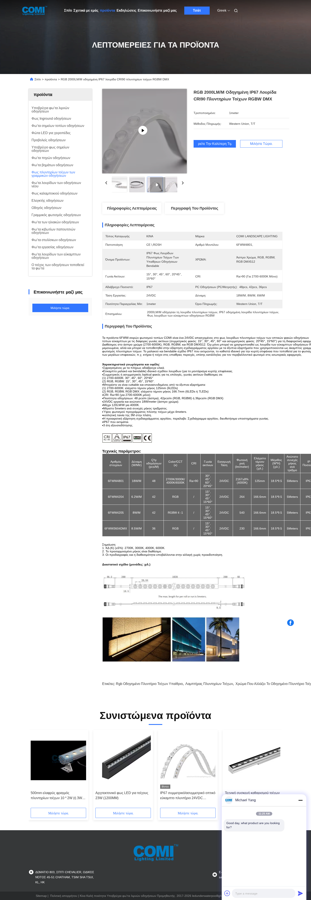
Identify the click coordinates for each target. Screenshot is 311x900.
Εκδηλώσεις (126, 10)
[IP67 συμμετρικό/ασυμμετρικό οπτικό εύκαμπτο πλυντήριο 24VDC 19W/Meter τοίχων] (188, 760)
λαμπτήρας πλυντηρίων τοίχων (209, 684)
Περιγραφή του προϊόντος (194, 208)
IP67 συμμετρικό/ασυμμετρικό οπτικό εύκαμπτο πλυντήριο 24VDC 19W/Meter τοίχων (187, 796)
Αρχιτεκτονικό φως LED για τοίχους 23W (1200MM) (121, 795)
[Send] (300, 893)
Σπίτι (68, 10)
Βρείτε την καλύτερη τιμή (215, 143)
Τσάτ (197, 10)
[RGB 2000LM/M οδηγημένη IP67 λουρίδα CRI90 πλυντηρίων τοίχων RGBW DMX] (144, 131)
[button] (36, 770)
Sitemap (41, 895)
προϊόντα (107, 10)
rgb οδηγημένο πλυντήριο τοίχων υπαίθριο (149, 684)
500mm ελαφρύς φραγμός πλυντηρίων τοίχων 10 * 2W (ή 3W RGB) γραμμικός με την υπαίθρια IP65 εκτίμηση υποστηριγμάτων (56, 796)
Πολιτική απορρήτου (63, 895)
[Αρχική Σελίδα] (34, 10)
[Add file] (227, 893)
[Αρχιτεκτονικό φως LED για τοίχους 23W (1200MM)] (123, 760)
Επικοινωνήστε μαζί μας (157, 10)
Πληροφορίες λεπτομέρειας (132, 208)
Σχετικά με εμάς (85, 10)
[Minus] (300, 800)
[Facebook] (290, 623)
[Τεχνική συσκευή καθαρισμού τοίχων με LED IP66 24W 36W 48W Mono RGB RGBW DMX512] (252, 760)
